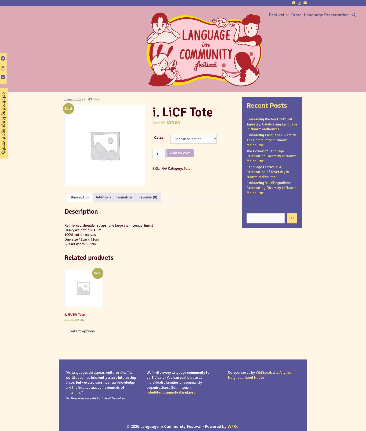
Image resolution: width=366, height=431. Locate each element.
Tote (78, 99)
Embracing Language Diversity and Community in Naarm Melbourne (271, 140)
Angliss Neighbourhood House (259, 375)
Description (80, 197)
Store (296, 15)
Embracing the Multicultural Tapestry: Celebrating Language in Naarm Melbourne (272, 124)
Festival (276, 15)
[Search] (354, 15)
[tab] (80, 197)
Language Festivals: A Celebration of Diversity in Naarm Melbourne (268, 172)
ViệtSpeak (264, 372)
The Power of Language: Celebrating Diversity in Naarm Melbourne (272, 156)
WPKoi (234, 426)
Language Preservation (326, 15)
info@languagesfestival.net (171, 392)
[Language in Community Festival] (204, 49)
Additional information (114, 197)
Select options (82, 331)
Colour (159, 137)
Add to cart (180, 153)
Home (68, 99)
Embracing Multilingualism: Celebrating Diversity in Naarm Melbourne (272, 187)
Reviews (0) (148, 197)
